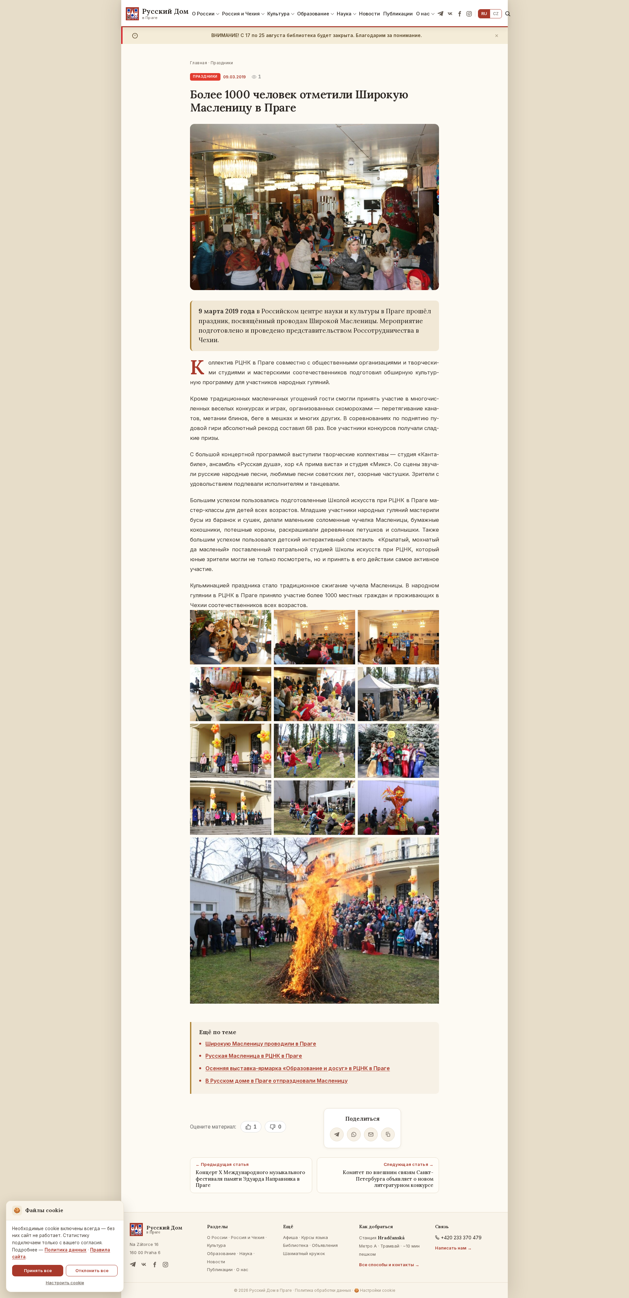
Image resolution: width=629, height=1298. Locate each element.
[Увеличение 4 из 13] (262, 675)
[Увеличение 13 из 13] (430, 846)
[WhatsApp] (354, 1134)
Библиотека (295, 1245)
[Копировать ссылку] (388, 1134)
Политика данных (65, 1249)
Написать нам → (453, 1247)
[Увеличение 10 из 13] (262, 789)
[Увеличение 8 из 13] (346, 732)
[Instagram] (469, 13)
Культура (278, 13)
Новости (369, 13)
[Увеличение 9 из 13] (430, 732)
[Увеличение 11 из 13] (346, 789)
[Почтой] (371, 1134)
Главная (198, 62)
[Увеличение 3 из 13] (430, 618)
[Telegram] (440, 13)
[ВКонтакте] (450, 13)
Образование (313, 13)
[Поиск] (508, 13)
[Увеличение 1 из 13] (262, 618)
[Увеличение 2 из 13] (346, 618)
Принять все (38, 1270)
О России (203, 13)
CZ (496, 13)
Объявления (325, 1245)
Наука (344, 13)
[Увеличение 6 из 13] (430, 675)
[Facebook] (459, 13)
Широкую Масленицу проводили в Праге (260, 1043)
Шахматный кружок (304, 1253)
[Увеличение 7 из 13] (262, 732)
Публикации (398, 13)
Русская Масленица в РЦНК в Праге (253, 1055)
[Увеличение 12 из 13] (430, 789)
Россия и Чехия (241, 13)
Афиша (290, 1237)
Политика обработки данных (323, 1290)
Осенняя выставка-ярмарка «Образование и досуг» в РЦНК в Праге (297, 1068)
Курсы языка (314, 1237)
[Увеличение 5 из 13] (346, 675)
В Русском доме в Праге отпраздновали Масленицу (276, 1080)
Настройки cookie (374, 1290)
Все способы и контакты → (389, 1264)
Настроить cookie (65, 1282)
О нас (423, 13)
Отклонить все (91, 1270)
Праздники (222, 62)
